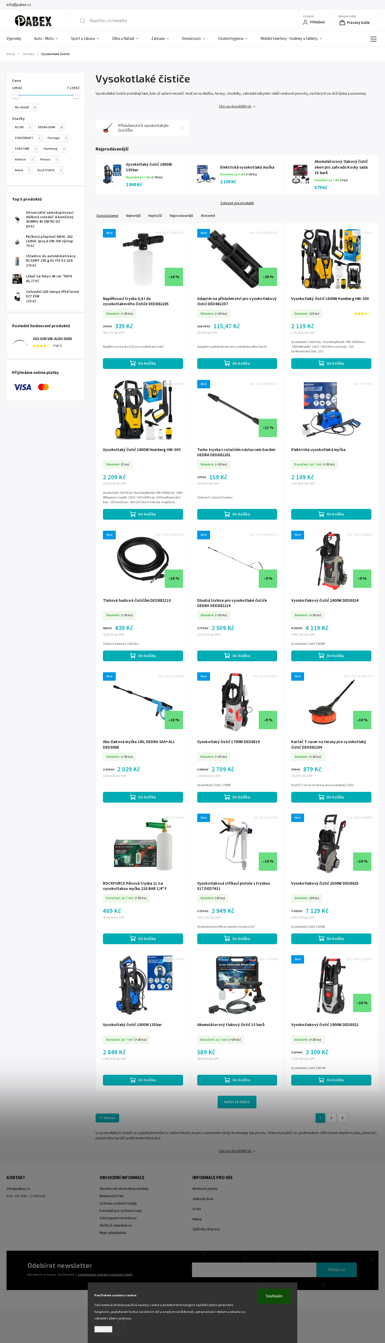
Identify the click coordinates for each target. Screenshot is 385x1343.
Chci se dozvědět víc (235, 106)
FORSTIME (25, 148)
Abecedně (208, 215)
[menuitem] (17, 38)
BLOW (23, 127)
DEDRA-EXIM (50, 127)
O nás (196, 1209)
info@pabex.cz (18, 1188)
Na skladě (25, 107)
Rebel (22, 170)
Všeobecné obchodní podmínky (124, 1188)
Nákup (197, 1219)
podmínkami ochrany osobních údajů (105, 1274)
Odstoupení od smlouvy (118, 1218)
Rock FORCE (49, 170)
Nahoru (109, 1118)
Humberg (54, 148)
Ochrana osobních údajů (118, 1203)
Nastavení (103, 1329)
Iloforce (24, 159)
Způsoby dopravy (206, 1229)
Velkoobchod (202, 1199)
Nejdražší (155, 215)
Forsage (57, 138)
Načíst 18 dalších (237, 1102)
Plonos (49, 159)
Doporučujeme (107, 215)
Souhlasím (274, 1296)
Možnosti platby (205, 1188)
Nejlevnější (133, 215)
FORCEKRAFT (27, 138)
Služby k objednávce (116, 1225)
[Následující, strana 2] (331, 1118)
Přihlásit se (336, 1269)
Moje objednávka (113, 1232)
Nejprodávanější (181, 215)
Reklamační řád (111, 1196)
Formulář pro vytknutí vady (121, 1210)
